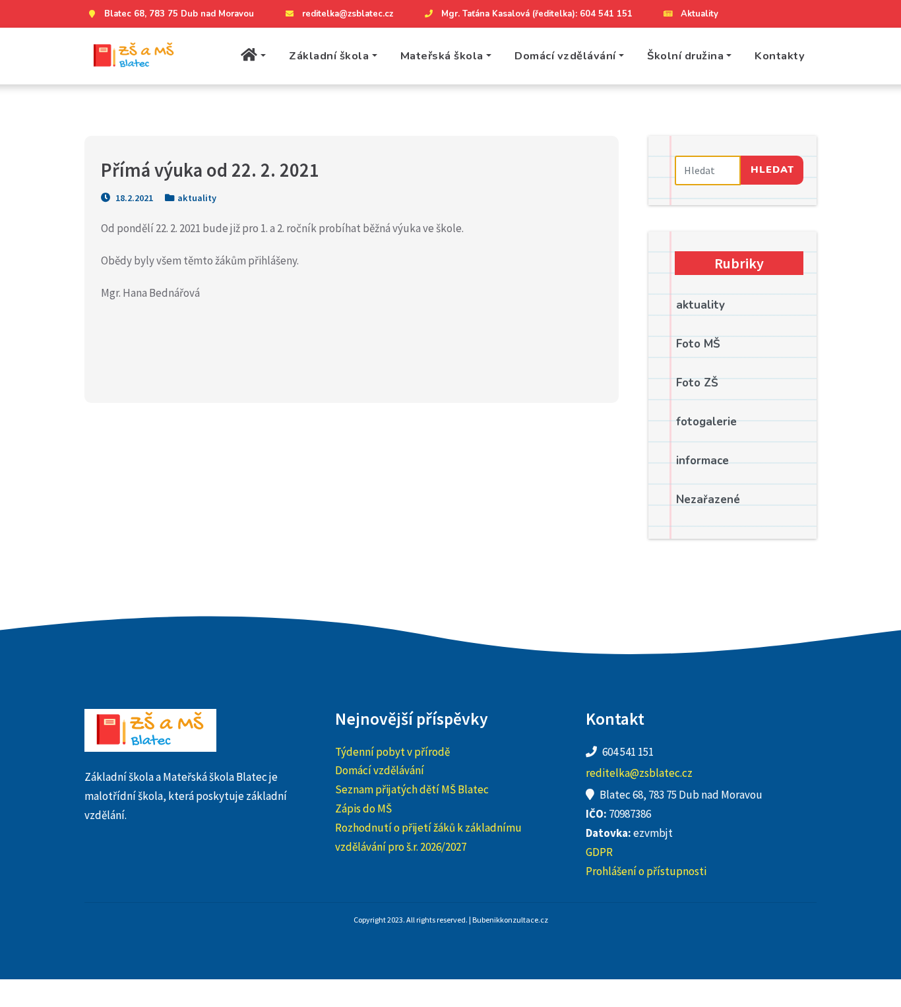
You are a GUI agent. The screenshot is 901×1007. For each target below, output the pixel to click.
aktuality (196, 198)
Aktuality (699, 14)
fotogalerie (706, 421)
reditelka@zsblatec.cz (347, 14)
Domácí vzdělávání (565, 55)
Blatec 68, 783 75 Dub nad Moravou (179, 14)
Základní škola (329, 55)
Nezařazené (708, 499)
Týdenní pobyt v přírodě (392, 752)
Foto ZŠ (697, 382)
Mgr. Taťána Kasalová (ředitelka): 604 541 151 (537, 14)
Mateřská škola (441, 55)
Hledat (772, 169)
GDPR (599, 852)
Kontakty (780, 55)
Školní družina (685, 55)
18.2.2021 (133, 198)
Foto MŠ (698, 343)
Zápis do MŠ (363, 808)
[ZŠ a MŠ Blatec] (133, 56)
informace (702, 460)
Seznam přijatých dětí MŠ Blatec (412, 789)
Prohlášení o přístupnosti (646, 871)
